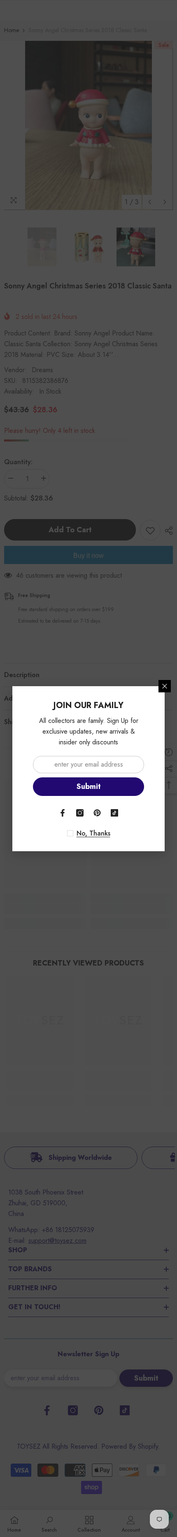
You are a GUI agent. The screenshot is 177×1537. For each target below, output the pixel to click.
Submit (89, 786)
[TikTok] (114, 813)
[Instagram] (79, 813)
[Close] (164, 686)
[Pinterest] (97, 813)
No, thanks (93, 833)
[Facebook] (62, 813)
